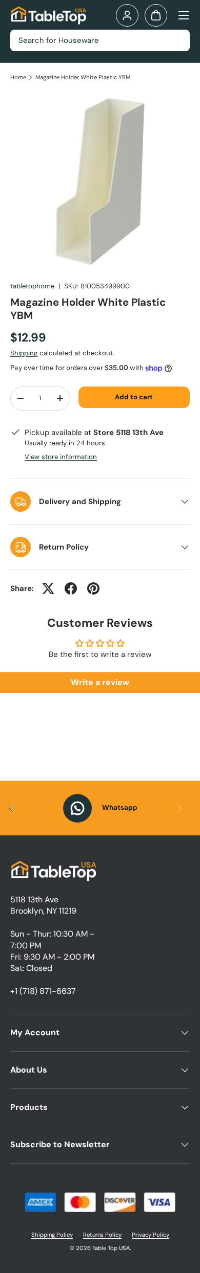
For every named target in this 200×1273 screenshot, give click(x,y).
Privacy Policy (150, 1234)
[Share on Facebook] (70, 588)
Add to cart (134, 397)
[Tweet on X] (48, 588)
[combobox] (100, 40)
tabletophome (32, 286)
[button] (156, 15)
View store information (61, 456)
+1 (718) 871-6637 (43, 991)
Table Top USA (111, 1248)
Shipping (23, 353)
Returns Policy (102, 1234)
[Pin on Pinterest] (93, 588)
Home (18, 77)
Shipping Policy (52, 1234)
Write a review (100, 682)
